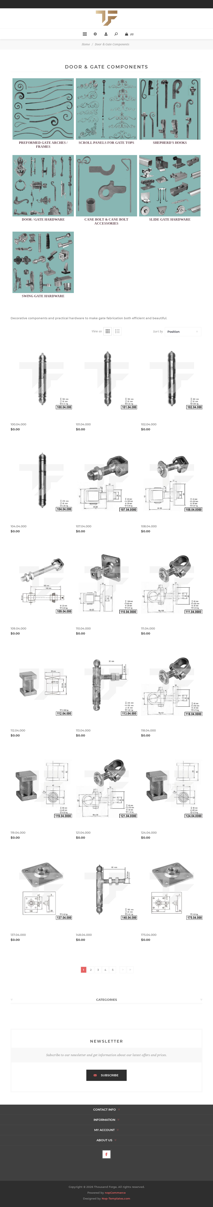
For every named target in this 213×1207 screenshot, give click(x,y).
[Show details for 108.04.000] (171, 481)
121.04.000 (83, 832)
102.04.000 (148, 424)
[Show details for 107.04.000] (106, 481)
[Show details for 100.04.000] (41, 378)
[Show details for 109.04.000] (41, 583)
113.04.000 (83, 730)
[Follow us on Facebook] (106, 1154)
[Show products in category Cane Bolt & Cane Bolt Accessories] (106, 185)
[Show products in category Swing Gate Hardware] (43, 262)
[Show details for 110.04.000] (106, 583)
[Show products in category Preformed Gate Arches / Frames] (43, 109)
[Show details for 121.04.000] (106, 787)
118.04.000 (148, 730)
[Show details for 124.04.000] (171, 787)
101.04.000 (83, 424)
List (117, 331)
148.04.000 (84, 935)
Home (86, 44)
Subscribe (109, 1075)
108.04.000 (149, 526)
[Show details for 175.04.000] (171, 889)
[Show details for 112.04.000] (41, 685)
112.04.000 (18, 730)
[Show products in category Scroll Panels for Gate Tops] (106, 109)
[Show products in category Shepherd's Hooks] (170, 109)
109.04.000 (18, 628)
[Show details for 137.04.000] (41, 889)
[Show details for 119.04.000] (41, 787)
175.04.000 (148, 935)
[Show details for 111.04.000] (171, 583)
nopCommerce (115, 1192)
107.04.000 (83, 526)
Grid (107, 331)
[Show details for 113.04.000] (106, 685)
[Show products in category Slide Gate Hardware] (170, 185)
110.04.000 (83, 628)
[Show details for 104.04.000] (41, 481)
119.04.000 (18, 832)
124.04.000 (149, 832)
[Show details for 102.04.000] (171, 378)
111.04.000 (148, 628)
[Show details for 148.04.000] (106, 889)
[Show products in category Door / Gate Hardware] (43, 185)
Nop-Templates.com (116, 1198)
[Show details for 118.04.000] (171, 685)
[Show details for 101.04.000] (106, 378)
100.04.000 (18, 424)
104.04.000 (18, 526)
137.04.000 (18, 935)
